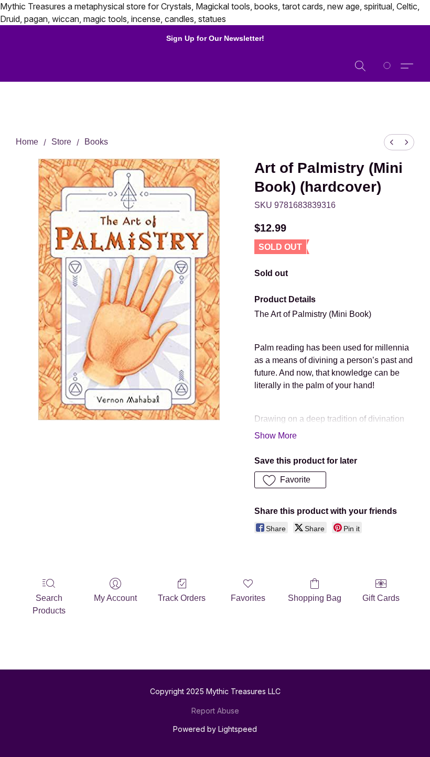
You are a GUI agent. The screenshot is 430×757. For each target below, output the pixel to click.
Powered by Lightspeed (215, 729)
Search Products (49, 604)
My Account (115, 598)
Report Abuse (215, 710)
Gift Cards (381, 598)
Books (96, 141)
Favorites (248, 598)
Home (27, 141)
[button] (360, 66)
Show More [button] (275, 435)
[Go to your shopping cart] (389, 66)
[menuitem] (391, 142)
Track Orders (182, 598)
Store (61, 141)
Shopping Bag (314, 598)
